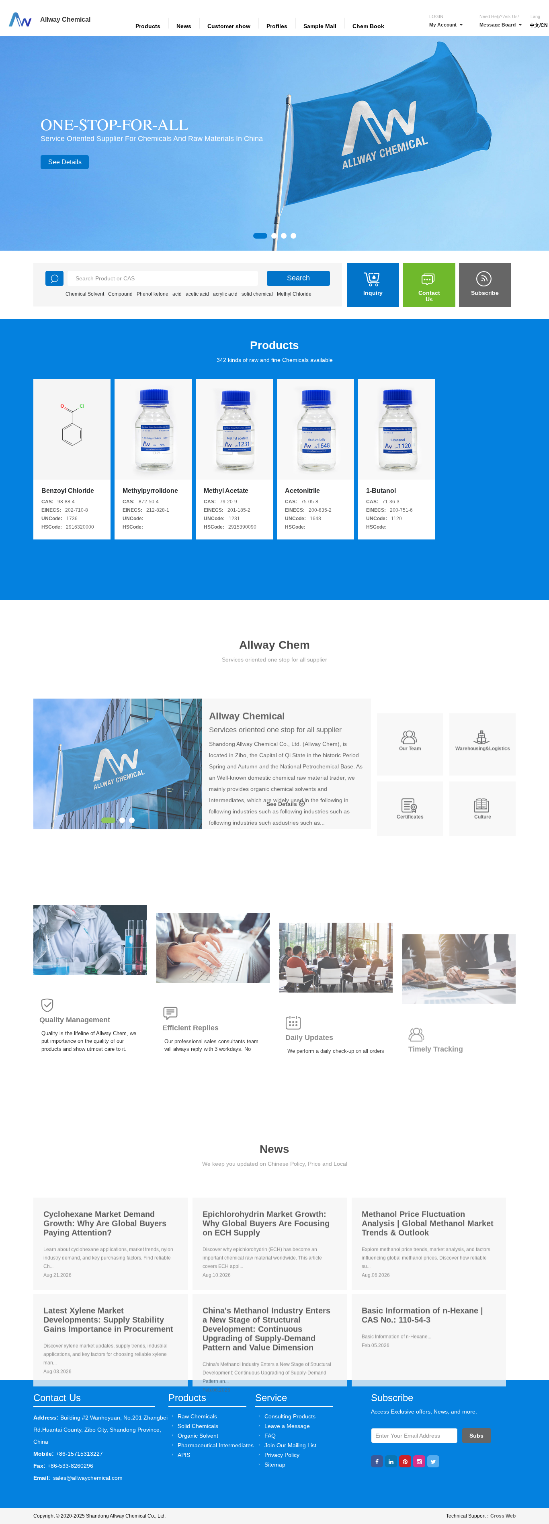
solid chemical (257, 294)
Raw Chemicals (197, 1416)
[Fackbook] (377, 1461)
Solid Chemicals (198, 1426)
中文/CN (539, 25)
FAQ (270, 1435)
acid (177, 294)
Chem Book (368, 26)
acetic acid (197, 294)
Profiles (276, 26)
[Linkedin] (391, 1461)
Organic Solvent (198, 1435)
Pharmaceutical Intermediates (216, 1445)
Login (436, 16)
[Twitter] (433, 1461)
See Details (65, 162)
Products (147, 26)
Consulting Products (289, 1416)
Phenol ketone (152, 294)
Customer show (228, 26)
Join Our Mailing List (290, 1445)
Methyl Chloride (294, 294)
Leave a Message (287, 1426)
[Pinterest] (405, 1461)
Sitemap (274, 1464)
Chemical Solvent (85, 294)
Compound (120, 294)
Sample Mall (319, 26)
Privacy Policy (281, 1455)
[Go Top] (528, 1457)
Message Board (497, 25)
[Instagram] (419, 1461)
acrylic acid (225, 294)
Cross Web (503, 1516)
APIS (184, 1455)
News (183, 26)
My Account (443, 25)
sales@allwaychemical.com (88, 1478)
